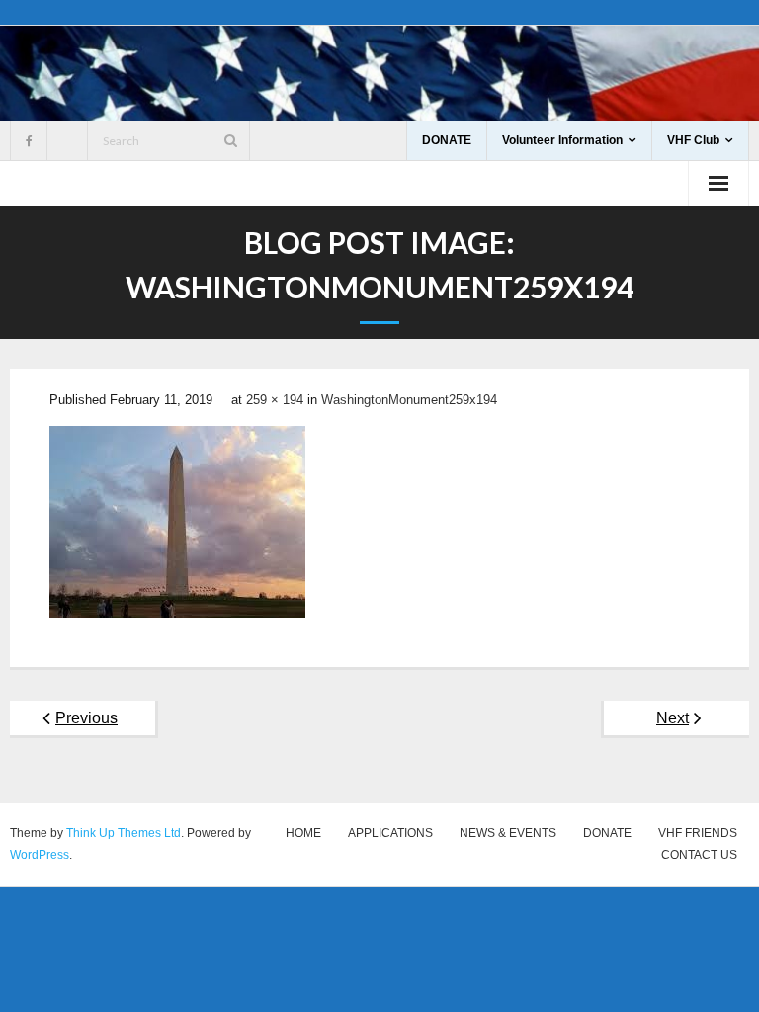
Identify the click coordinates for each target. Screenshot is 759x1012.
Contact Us (699, 855)
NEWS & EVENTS (508, 833)
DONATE (446, 140)
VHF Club (693, 140)
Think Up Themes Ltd (123, 833)
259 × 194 (274, 399)
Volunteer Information (562, 140)
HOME (303, 833)
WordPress (39, 855)
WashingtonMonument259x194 (409, 399)
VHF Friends (697, 833)
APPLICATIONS (390, 833)
